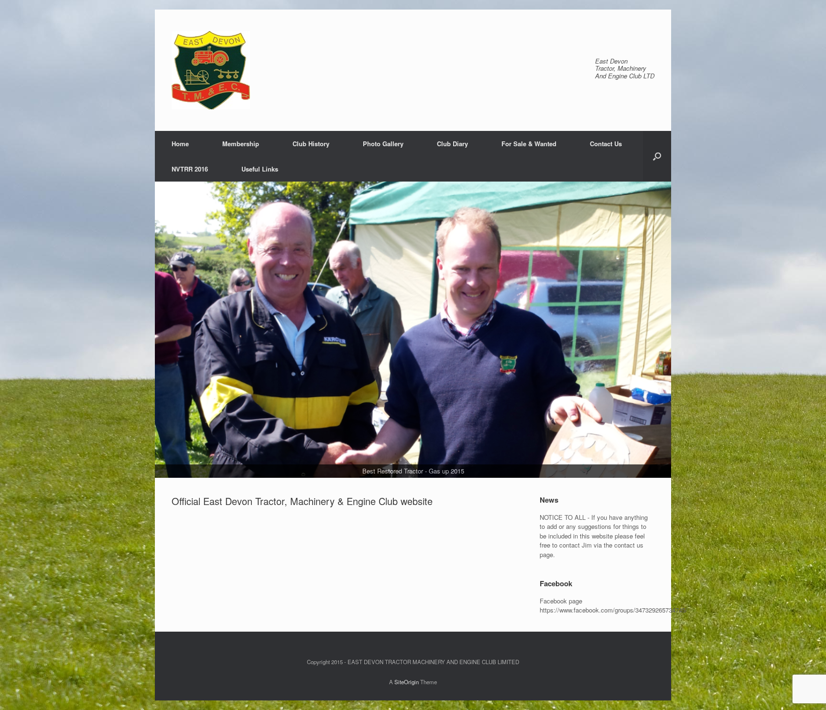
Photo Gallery (383, 143)
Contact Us (606, 143)
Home (180, 143)
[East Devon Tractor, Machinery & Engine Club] (211, 70)
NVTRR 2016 (190, 168)
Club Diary (452, 143)
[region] (413, 330)
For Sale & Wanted (528, 143)
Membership (240, 143)
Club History (311, 143)
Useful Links (259, 168)
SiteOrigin (406, 682)
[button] (657, 156)
